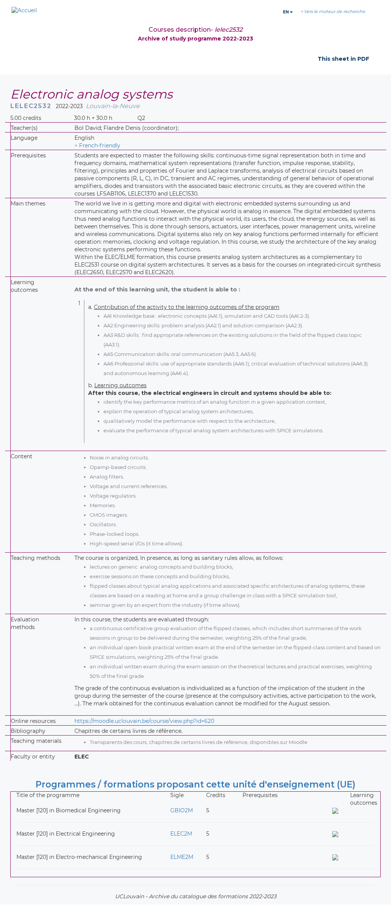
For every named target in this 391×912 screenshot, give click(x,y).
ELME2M (181, 857)
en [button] (286, 12)
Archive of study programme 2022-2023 (195, 38)
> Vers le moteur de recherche (333, 11)
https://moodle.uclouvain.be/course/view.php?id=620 (144, 721)
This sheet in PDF (343, 58)
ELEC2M (181, 833)
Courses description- (195, 29)
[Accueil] (24, 11)
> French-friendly (97, 145)
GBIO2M (181, 810)
